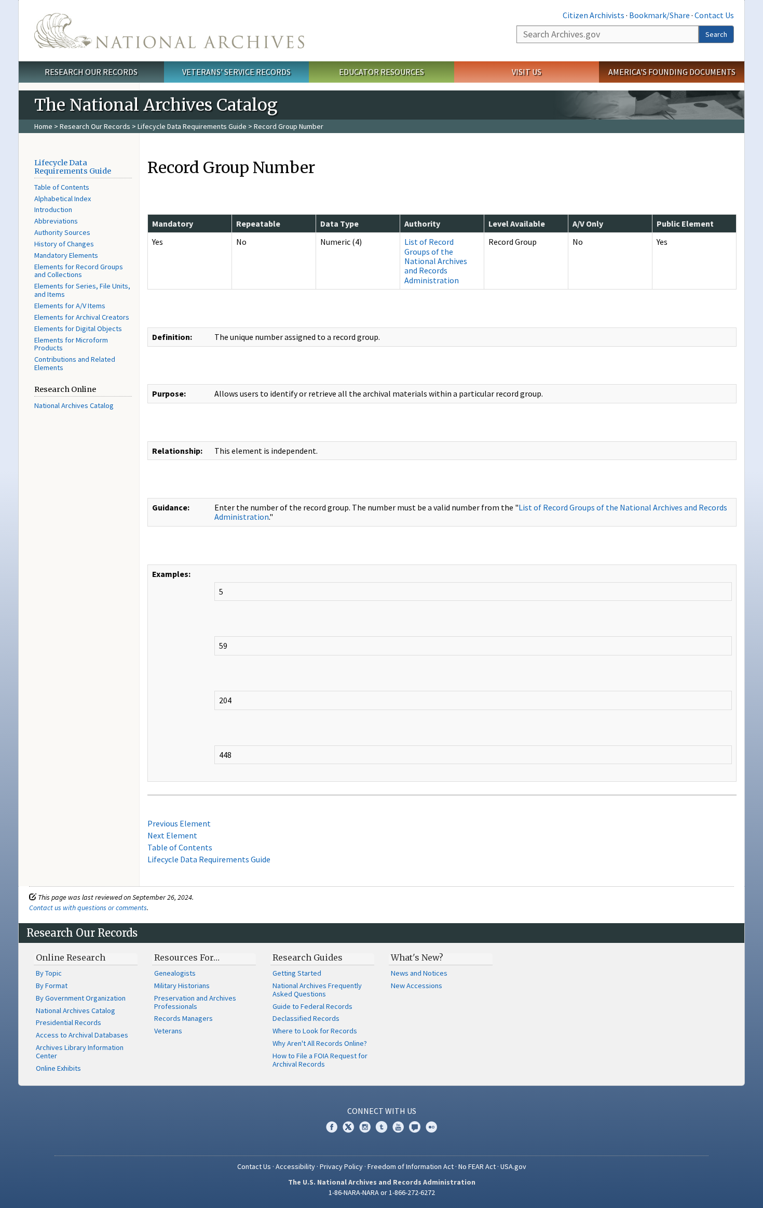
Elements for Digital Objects (78, 328)
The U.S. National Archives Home (169, 30)
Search (716, 34)
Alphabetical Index (62, 198)
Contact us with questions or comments (88, 907)
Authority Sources (62, 232)
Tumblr (381, 1127)
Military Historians (182, 985)
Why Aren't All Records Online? (319, 1043)
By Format (51, 985)
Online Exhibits (58, 1068)
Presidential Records (68, 1022)
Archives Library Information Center (80, 1051)
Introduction (53, 209)
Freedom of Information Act (410, 1166)
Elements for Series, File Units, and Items (82, 290)
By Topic (49, 973)
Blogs (414, 1127)
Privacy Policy (341, 1166)
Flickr (431, 1127)
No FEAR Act (477, 1166)
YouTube (398, 1127)
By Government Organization (81, 998)
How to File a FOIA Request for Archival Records (319, 1060)
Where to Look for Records (314, 1030)
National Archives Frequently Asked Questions (317, 990)
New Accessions (416, 985)
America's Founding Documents (671, 72)
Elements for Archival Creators (81, 317)
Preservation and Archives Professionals (195, 1002)
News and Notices (419, 973)
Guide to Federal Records (312, 1006)
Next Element (172, 835)
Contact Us (714, 15)
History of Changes (64, 243)
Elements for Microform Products (71, 344)
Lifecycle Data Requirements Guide (192, 126)
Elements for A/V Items (69, 305)
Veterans (168, 1030)
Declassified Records (305, 1018)
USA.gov (513, 1166)
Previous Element (179, 823)
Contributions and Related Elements (74, 363)
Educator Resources (381, 72)
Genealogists (175, 973)
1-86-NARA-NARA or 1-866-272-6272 (382, 1192)
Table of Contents (61, 187)
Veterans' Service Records (236, 72)
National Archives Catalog (74, 405)
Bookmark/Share (659, 15)
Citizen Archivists (593, 15)
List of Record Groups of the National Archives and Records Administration (435, 261)
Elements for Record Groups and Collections (78, 271)
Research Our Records (91, 72)
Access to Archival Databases (82, 1035)
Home (43, 126)
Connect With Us (381, 1111)
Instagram (365, 1127)
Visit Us (526, 72)
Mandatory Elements (66, 255)
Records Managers (183, 1018)
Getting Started (296, 973)
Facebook (331, 1127)
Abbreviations (56, 221)
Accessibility (295, 1166)
